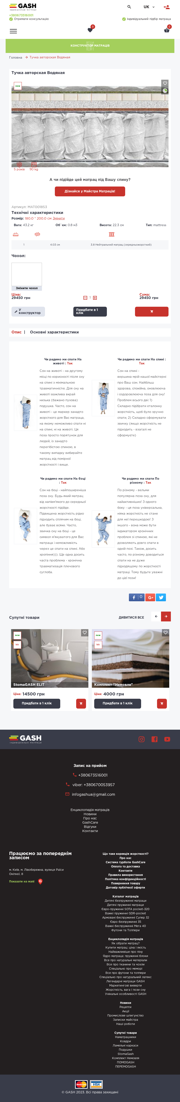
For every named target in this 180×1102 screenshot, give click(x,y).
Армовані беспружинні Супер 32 (125, 917)
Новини (125, 1003)
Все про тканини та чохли (126, 964)
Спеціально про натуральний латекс (125, 977)
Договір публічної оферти (125, 887)
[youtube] (167, 739)
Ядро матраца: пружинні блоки (125, 956)
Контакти (125, 871)
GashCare (90, 822)
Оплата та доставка (125, 866)
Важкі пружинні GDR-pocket (125, 913)
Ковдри (125, 1041)
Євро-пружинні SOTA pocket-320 (125, 909)
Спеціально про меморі (125, 969)
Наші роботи (125, 1024)
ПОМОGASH (125, 1062)
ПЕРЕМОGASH (125, 1066)
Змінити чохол (27, 288)
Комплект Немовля (125, 1058)
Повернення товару (125, 883)
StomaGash (126, 1054)
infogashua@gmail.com (93, 794)
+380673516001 (21, 15)
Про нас (90, 818)
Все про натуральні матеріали (125, 960)
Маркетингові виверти (125, 985)
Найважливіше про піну (126, 952)
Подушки (125, 1050)
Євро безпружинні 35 (125, 922)
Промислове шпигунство (125, 1015)
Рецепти (125, 1007)
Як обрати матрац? (125, 943)
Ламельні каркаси (125, 1045)
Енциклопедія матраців (125, 939)
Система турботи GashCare (125, 862)
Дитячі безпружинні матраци (125, 901)
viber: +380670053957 (93, 785)
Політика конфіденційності (125, 879)
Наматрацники (125, 1037)
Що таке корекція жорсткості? (126, 854)
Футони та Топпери (125, 930)
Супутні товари (24, 618)
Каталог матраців (125, 896)
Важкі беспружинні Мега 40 (125, 926)
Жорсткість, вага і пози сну (126, 990)
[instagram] (141, 739)
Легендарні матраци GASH (125, 981)
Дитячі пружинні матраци (125, 905)
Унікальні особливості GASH (125, 994)
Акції (125, 1011)
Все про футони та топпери (125, 973)
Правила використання (125, 875)
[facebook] (154, 739)
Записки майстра (125, 1020)
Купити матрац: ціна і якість (125, 947)
